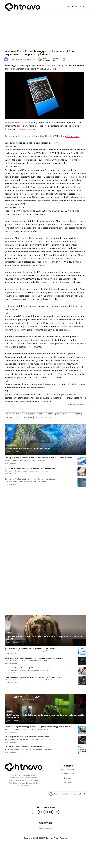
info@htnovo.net (45, 829)
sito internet (72, 136)
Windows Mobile (43, 417)
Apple (9, 633)
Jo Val (12, 59)
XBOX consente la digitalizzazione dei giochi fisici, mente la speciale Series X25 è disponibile (45, 716)
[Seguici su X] (80, 6)
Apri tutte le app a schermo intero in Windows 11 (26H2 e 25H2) (30, 648)
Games (9, 711)
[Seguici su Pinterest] (57, 812)
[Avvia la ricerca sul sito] (84, 6)
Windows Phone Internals (18, 122)
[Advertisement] (45, 31)
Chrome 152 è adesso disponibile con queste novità (25, 747)
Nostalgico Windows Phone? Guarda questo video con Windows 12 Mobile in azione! (38, 458)
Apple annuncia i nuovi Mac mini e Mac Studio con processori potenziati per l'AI (45, 638)
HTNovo (46, 838)
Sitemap (67, 778)
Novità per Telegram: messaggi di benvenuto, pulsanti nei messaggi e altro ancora (37, 727)
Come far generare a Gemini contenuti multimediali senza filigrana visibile (34, 677)
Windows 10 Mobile (25, 129)
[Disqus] (45, 519)
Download (62, 414)
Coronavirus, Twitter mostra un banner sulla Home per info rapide (31, 479)
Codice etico (67, 782)
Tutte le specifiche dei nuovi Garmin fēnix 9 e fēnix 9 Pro (27, 737)
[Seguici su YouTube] (51, 812)
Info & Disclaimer (67, 769)
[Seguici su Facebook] (76, 6)
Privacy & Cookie (67, 774)
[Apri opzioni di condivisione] (64, 59)
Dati (40, 414)
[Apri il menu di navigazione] (68, 6)
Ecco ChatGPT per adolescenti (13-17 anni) (22, 668)
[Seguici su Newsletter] (45, 812)
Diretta (49, 414)
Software (27, 417)
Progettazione (12, 417)
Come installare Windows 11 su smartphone (28, 448)
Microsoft (75, 414)
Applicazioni (29, 414)
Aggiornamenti (13, 414)
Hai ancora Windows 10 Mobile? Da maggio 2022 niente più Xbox (30, 468)
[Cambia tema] (72, 6)
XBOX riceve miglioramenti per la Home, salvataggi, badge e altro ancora (34, 658)
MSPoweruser (79, 404)
